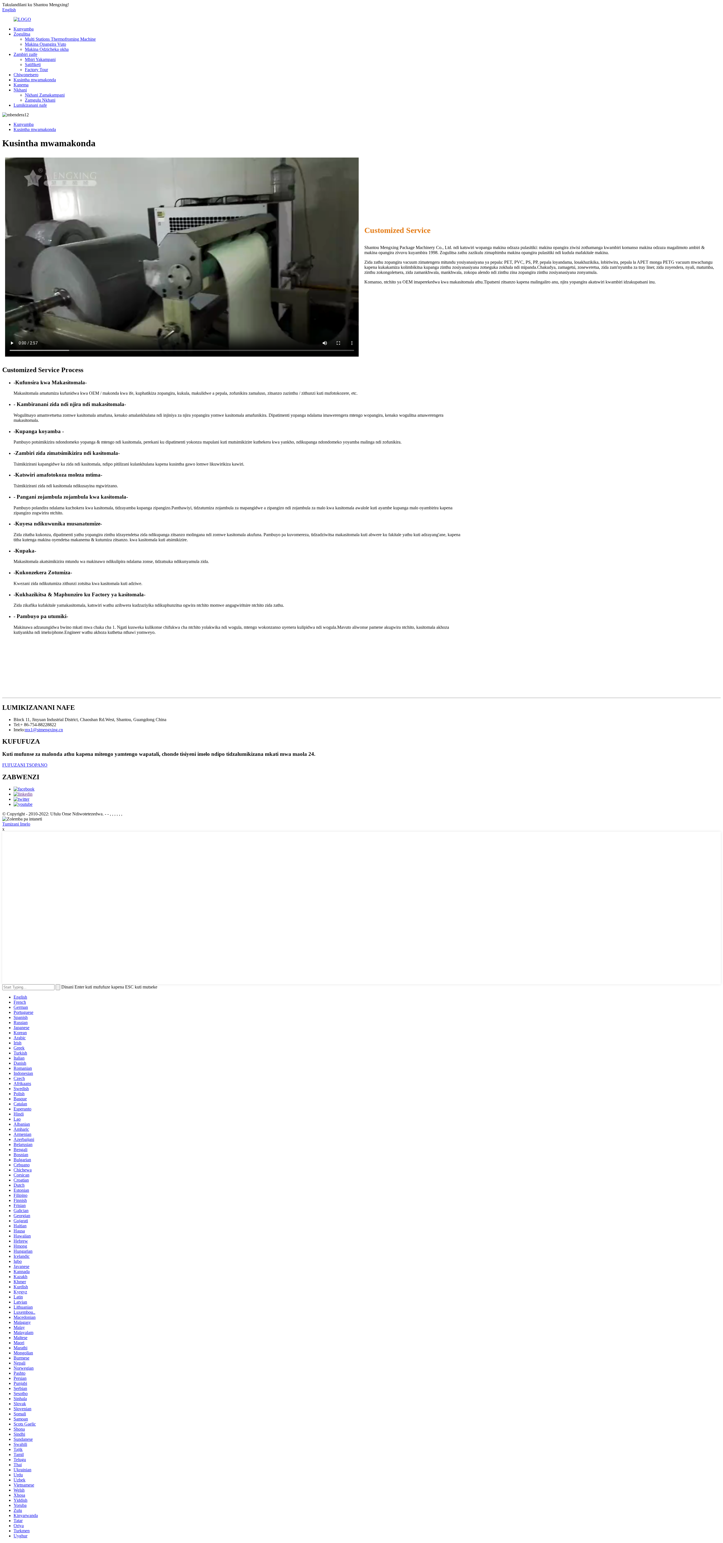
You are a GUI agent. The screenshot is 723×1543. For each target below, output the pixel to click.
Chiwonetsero (26, 74)
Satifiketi (33, 64)
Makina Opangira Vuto (45, 44)
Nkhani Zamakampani (45, 95)
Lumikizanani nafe (30, 105)
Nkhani (20, 90)
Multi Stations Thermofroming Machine (60, 39)
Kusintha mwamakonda (35, 79)
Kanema (21, 84)
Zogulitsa (22, 34)
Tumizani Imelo (16, 824)
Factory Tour (36, 69)
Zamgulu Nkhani (40, 100)
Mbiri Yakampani (40, 59)
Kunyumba (24, 29)
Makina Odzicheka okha (47, 49)
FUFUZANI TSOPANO (24, 765)
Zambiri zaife (25, 54)
